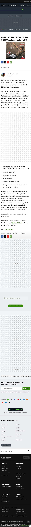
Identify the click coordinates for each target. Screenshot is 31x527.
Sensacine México (20, 511)
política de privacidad (23, 392)
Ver (16, 306)
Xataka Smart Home (7, 473)
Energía (4, 431)
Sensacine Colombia (21, 514)
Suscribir (26, 388)
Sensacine (18, 476)
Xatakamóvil (9, 230)
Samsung (18, 434)
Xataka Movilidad (20, 431)
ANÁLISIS (3, 5)
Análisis (18, 425)
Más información (25, 525)
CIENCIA (23, 5)
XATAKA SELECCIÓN (13, 5)
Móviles (9, 233)
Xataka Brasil (5, 511)
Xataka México (5, 509)
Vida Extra (18, 468)
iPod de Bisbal (16, 223)
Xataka (3, 466)
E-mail (11, 62)
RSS (27, 399)
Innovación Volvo (18, 16)
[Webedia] (27, 1)
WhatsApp (8, 399)
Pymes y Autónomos (21, 499)
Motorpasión (19, 486)
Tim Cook (10, 29)
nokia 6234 (23, 233)
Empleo (4, 440)
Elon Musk (17, 29)
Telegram (24, 399)
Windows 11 (19, 440)
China (4, 29)
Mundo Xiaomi (5, 475)
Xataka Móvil (5, 468)
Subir (25, 458)
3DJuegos (18, 466)
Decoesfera (5, 499)
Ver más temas (6, 445)
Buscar (28, 451)
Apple (3, 434)
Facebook (2, 62)
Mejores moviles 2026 (18, 376)
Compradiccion (5, 501)
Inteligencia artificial (7, 437)
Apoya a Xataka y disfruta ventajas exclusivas (15, 412)
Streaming (4, 425)
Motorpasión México (21, 516)
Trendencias (5, 497)
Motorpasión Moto (20, 489)
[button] (12, 74)
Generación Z (26, 29)
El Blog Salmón (19, 497)
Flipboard (8, 62)
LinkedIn (6, 402)
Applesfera (4, 470)
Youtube (17, 399)
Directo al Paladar (6, 486)
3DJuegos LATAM (20, 509)
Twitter (5, 62)
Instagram (21, 399)
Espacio (4, 428)
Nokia (15, 233)
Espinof (18, 478)
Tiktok (9, 402)
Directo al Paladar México (8, 516)
